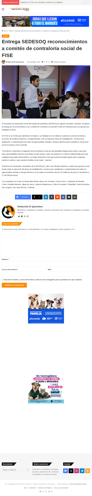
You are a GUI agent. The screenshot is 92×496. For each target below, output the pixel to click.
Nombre (5, 259)
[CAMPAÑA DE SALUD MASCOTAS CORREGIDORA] (46, 403)
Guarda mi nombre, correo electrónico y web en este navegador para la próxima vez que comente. (43, 280)
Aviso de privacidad (61, 488)
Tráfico (11, 31)
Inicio (5, 31)
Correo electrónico (10, 269)
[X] (24, 216)
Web (49, 269)
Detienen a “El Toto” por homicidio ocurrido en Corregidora (41, 2)
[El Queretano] (19, 9)
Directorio (32, 488)
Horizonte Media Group (78, 484)
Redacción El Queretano (15, 62)
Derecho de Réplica (45, 488)
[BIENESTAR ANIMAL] (46, 323)
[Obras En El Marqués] (45, 21)
